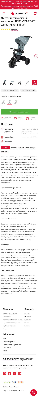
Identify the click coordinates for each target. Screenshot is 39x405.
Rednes (21, 391)
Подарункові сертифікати (12, 345)
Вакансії (27, 326)
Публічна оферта (9, 326)
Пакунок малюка (9, 329)
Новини (27, 323)
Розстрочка (7, 317)
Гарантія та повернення (11, 323)
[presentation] (5, 147)
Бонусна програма (9, 342)
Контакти (27, 320)
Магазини (28, 317)
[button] (36, 56)
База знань (7, 348)
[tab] (5, 148)
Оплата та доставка (10, 314)
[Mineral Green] (16, 102)
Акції (4, 339)
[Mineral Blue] (9, 102)
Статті (5, 351)
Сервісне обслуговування (12, 320)
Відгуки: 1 (14, 29)
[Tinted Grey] (3, 102)
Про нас (27, 314)
